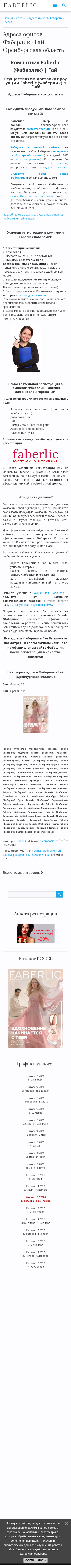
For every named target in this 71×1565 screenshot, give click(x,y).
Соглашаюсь (35, 1560)
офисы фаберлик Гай (47, 850)
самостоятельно (39, 129)
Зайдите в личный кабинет (35, 147)
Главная (8, 18)
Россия (7, 22)
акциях (63, 163)
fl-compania (47, 841)
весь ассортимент (28, 159)
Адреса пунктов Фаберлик (45, 18)
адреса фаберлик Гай (16, 854)
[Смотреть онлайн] (35, 1008)
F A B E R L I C (20, 5)
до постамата (44, 196)
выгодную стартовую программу (31, 604)
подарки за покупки (54, 167)
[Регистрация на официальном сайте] (36, 933)
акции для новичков (33, 295)
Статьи (21, 18)
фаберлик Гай (41, 854)
